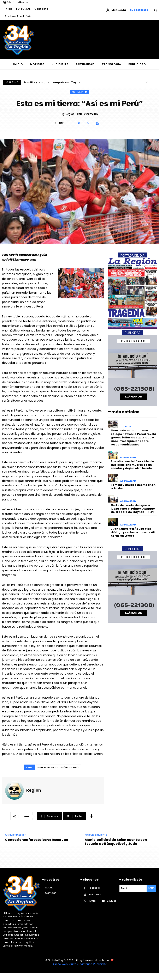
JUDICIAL (125, 426)
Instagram (95, 894)
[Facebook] (69, 123)
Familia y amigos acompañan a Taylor (133, 486)
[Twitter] (79, 123)
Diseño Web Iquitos (65, 964)
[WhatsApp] (98, 123)
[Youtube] (103, 901)
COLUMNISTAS (79, 92)
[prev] (146, 82)
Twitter (92, 900)
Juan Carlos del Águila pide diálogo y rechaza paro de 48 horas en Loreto (133, 532)
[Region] (14, 790)
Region (70, 114)
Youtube (111, 900)
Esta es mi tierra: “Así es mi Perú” (58, 767)
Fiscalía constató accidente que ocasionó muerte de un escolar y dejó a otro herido (132, 464)
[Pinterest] (88, 123)
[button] (155, 10)
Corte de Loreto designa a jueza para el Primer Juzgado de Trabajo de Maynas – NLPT (133, 508)
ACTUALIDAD (128, 457)
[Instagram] (84, 894)
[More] (91, 816)
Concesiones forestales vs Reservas (36, 840)
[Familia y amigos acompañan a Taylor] (113, 478)
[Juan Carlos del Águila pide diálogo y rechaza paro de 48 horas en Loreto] (113, 522)
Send (151, 888)
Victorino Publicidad (93, 964)
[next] (153, 82)
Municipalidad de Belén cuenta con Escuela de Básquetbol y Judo (116, 842)
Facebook (94, 887)
